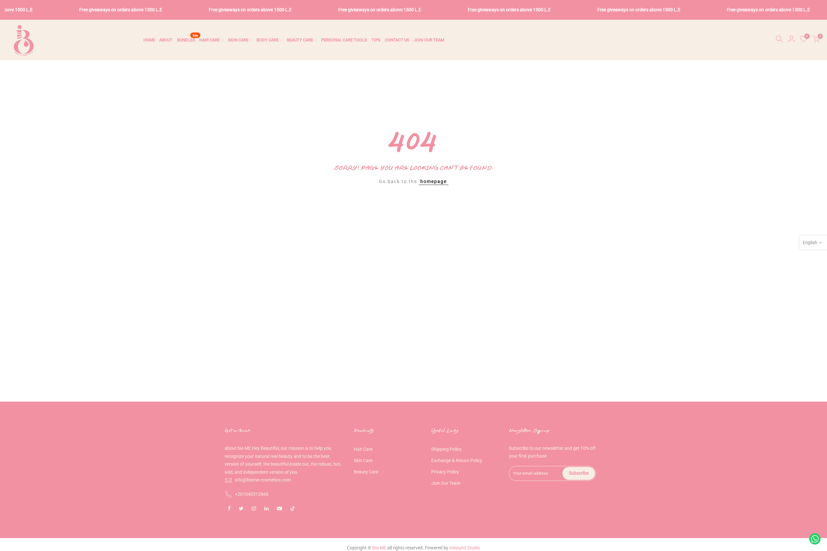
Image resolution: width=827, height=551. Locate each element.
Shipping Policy (446, 449)
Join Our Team (445, 483)
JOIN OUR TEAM (429, 40)
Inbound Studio (464, 547)
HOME (149, 40)
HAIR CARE (209, 40)
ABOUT (166, 40)
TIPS (376, 40)
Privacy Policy (445, 471)
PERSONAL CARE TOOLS (344, 40)
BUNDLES (187, 38)
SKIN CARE (238, 40)
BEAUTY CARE (300, 40)
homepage (433, 181)
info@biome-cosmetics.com (263, 479)
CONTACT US (397, 40)
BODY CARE (267, 40)
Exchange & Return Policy (456, 460)
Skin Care (363, 460)
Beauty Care (366, 471)
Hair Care (363, 449)
